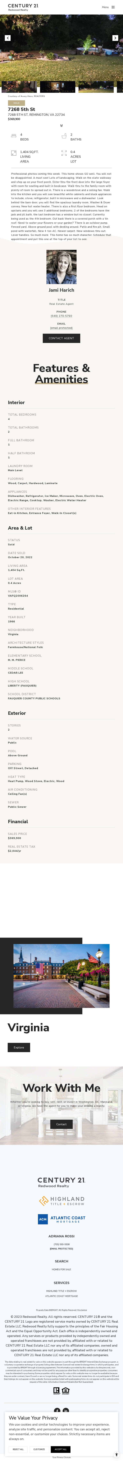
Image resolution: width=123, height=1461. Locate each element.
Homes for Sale (61, 1269)
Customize (39, 1449)
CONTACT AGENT (61, 338)
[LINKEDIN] (66, 1411)
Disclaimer (82, 1310)
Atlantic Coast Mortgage (61, 1296)
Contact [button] (61, 1124)
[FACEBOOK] (57, 1411)
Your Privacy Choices (61, 1457)
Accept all (60, 1449)
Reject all (18, 1449)
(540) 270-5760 (61, 316)
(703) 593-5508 (62, 1244)
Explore (19, 1047)
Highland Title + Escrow (61, 1291)
